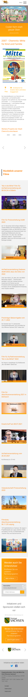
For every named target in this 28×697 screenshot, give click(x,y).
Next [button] (24, 148)
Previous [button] (3, 148)
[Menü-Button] (25, 2)
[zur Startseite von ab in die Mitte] (6, 2)
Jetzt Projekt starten (13, 640)
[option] (8, 145)
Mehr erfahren (10, 578)
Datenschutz (8, 688)
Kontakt (7, 686)
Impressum (8, 691)
